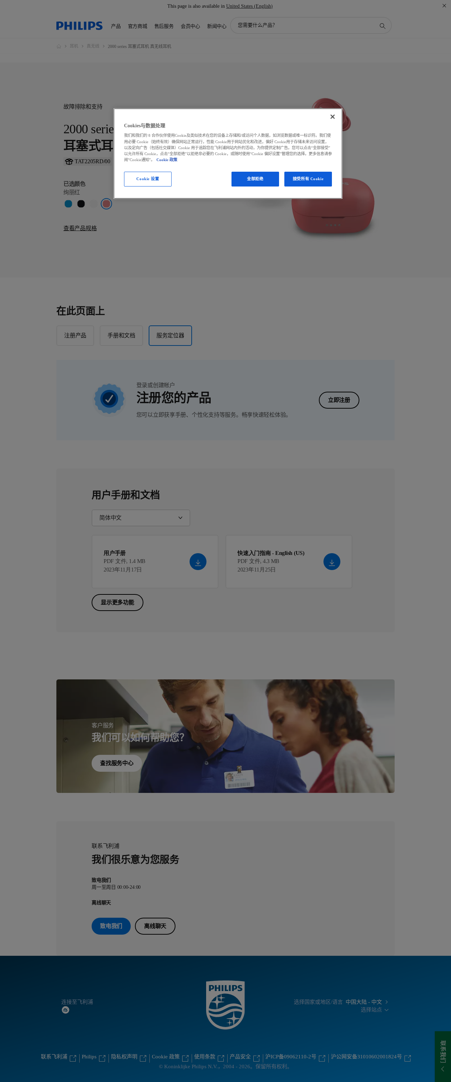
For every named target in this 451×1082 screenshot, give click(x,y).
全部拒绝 (255, 179)
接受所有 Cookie (308, 179)
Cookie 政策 (166, 160)
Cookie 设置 (147, 179)
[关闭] (332, 116)
